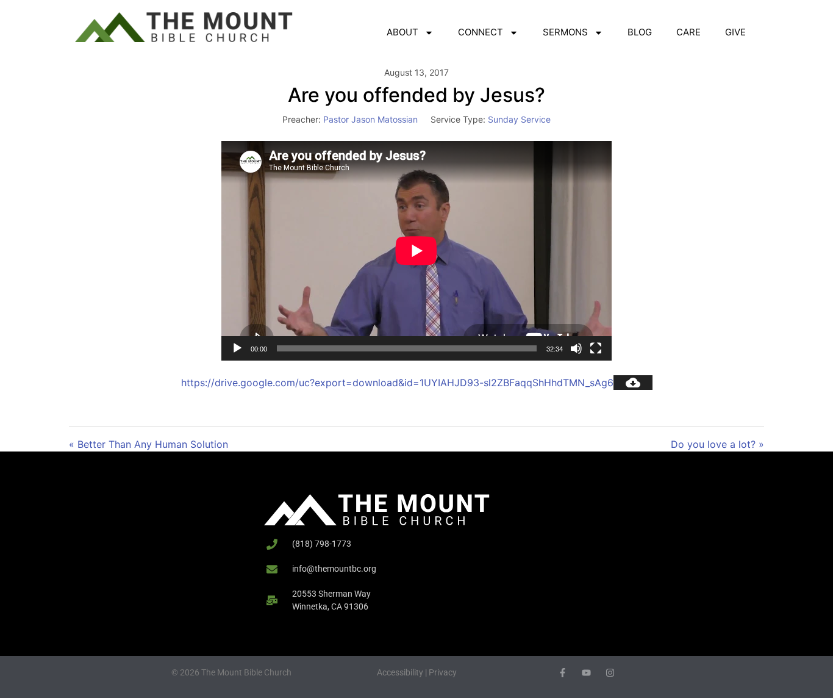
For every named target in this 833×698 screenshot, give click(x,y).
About (402, 32)
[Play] (237, 348)
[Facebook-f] (562, 672)
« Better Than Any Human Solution (148, 444)
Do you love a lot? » (717, 444)
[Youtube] (586, 672)
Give (735, 32)
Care (688, 32)
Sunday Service (519, 119)
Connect (480, 32)
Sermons (565, 32)
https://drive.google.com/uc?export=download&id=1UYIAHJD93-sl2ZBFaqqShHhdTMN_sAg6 (397, 382)
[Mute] (576, 348)
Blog (639, 32)
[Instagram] (610, 672)
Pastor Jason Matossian (370, 119)
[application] (416, 251)
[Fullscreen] (596, 348)
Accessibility (400, 672)
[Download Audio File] (632, 382)
